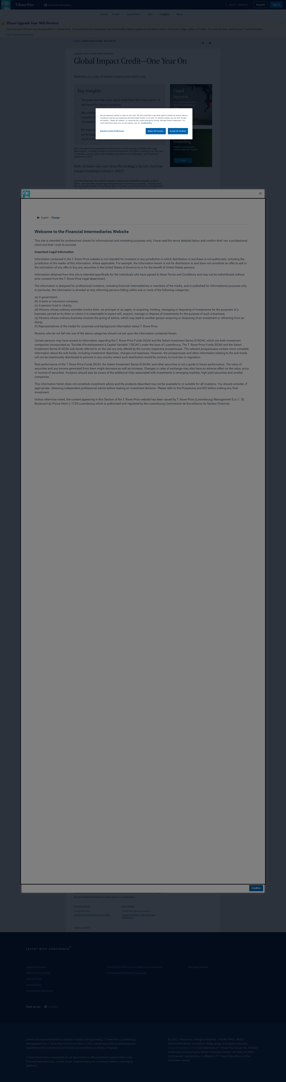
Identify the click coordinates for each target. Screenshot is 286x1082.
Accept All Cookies (178, 131)
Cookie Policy (146, 123)
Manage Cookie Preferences (112, 131)
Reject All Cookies (155, 131)
